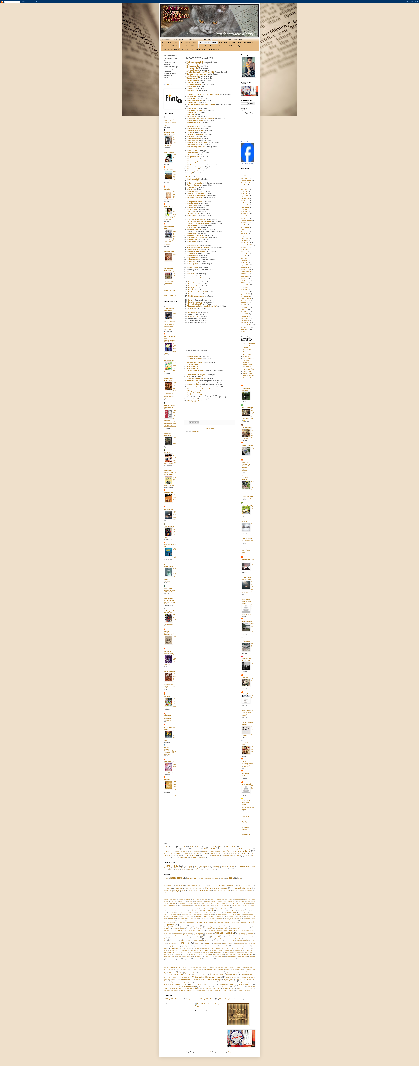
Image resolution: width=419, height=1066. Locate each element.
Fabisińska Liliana (180, 909)
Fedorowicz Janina (202, 909)
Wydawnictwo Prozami (246, 983)
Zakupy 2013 (222, 853)
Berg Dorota (190, 901)
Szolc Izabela (194, 950)
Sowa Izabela (236, 946)
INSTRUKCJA (168, 720)
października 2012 (246, 271)
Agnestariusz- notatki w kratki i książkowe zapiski (169, 600)
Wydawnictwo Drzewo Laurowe (180, 975)
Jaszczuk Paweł (181, 920)
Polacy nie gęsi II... (172, 998)
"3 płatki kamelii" (192, 181)
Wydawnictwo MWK (240, 979)
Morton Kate (216, 935)
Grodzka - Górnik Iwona (170, 916)
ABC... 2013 (217, 39)
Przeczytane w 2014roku (246, 42)
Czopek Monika (191, 907)
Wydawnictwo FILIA (231, 975)
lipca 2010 (244, 332)
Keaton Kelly (190, 922)
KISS (238, 885)
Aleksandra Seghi (169, 119)
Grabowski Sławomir (174, 914)
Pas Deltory (168, 888)
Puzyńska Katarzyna (242, 940)
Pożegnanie (174, 638)
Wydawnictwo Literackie (213, 979)
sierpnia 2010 (245, 329)
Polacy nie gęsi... (207, 998)
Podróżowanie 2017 (243, 866)
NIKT (236, 935)
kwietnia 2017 (245, 189)
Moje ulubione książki (252, 749)
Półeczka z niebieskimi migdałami (167, 716)
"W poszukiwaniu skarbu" (195, 130)
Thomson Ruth (228, 950)
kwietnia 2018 (245, 178)
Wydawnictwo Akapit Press (182, 969)
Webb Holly (185, 954)
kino (175, 855)
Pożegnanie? (252, 449)
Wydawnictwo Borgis (183, 971)
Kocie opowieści (247, 784)
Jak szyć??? (252, 564)
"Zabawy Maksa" (192, 399)
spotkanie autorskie (228, 856)
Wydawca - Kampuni (235, 967)
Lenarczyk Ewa (234, 928)
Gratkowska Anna (197, 914)
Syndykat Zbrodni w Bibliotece (217, 851)
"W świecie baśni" (193, 381)
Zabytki (190, 869)
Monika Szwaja (247, 373)
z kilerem (234, 890)
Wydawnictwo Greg (183, 977)
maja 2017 (244, 187)
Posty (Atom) (195, 431)
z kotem (241, 890)
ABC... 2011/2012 (204, 39)
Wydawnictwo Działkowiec (200, 974)
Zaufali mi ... (192, 39)
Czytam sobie (212, 885)
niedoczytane (206, 855)
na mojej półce (190, 855)
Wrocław (184, 869)
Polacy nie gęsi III (191, 999)
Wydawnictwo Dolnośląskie (234, 973)
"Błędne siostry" (192, 98)
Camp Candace (235, 903)
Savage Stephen (224, 945)
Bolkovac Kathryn (250, 901)
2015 (204, 847)
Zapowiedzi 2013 (232, 853)
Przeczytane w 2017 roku (208, 46)
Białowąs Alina (231, 901)
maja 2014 (244, 229)
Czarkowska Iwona (168, 907)
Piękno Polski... (168, 851)
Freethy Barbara (169, 910)
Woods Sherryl (208, 956)
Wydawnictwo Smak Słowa (205, 986)
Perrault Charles (209, 939)
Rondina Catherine (250, 943)
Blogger (230, 1052)
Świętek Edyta (181, 959)
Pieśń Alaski (178, 888)
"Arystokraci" (191, 88)
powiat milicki (206, 869)
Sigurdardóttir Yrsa (194, 946)
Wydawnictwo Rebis (210, 984)
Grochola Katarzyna (248, 914)
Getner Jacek (171, 912)
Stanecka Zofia (188, 948)
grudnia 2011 (245, 294)
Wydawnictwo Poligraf (215, 982)
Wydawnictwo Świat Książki (223, 990)
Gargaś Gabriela (207, 911)
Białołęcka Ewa (241, 901)
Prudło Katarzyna (218, 940)
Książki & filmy (168, 509)
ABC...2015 (238, 39)
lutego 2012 (244, 289)
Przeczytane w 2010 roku (170, 42)
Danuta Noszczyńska (249, 352)
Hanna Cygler (247, 356)
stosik (239, 856)
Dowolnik (167, 452)
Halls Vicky (240, 916)
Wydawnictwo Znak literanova (171, 990)
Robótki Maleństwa (247, 496)
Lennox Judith (244, 928)
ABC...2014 (227, 39)
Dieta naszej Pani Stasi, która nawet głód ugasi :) (248, 807)
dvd (252, 853)
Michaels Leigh (209, 933)
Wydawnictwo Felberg (248, 967)
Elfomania (221, 885)
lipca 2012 (244, 278)
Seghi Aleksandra (174, 946)
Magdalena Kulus (248, 367)
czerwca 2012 (245, 280)
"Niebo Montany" (192, 108)
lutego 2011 (244, 316)
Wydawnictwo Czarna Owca (216, 971)
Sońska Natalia (245, 946)
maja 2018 (244, 176)
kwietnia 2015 (245, 207)
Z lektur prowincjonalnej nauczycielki (169, 632)
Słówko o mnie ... (179, 39)
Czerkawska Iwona (180, 907)
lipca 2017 (244, 185)
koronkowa (227, 890)
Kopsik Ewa (244, 922)
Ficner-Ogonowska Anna (227, 909)
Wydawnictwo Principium (230, 982)
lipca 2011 (244, 305)
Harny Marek (248, 916)
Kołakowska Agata (175, 927)
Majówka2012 (223, 849)
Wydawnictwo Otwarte (186, 982)
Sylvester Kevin (174, 950)
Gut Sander (190, 916)
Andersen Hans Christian (170, 899)
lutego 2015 (244, 211)
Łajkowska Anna (251, 958)
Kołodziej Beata (186, 927)
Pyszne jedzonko (247, 549)
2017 (214, 847)
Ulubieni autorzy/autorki (172, 853)
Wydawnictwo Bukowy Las (199, 971)
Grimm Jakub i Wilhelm (234, 914)
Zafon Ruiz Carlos (243, 956)
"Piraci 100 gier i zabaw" (194, 362)
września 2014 (245, 222)
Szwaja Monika (204, 950)
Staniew (178, 869)
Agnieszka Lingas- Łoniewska (248, 346)
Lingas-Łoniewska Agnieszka (194, 930)
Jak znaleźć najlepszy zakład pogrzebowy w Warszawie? (170, 752)
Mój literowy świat (169, 671)
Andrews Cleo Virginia (184, 899)
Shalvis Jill (184, 946)
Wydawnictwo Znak (229, 988)
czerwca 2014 (245, 227)
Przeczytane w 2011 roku (189, 42)
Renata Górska (247, 378)
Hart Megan (172, 918)
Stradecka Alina (246, 948)
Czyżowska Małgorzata (213, 907)
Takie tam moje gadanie (238, 851)
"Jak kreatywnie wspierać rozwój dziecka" (201, 104)
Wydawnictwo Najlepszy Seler (189, 981)
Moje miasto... (233, 849)
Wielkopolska (215, 866)
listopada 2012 (245, 269)
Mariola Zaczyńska (248, 369)
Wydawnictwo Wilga (192, 988)
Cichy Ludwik (196, 905)
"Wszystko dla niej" (193, 157)
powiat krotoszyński (228, 866)
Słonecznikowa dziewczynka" (196, 375)
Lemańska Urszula (210, 928)
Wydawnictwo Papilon (200, 982)
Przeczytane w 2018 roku (227, 46)
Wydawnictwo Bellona (249, 969)
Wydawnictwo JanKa (231, 977)
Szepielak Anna (184, 950)
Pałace (165, 869)
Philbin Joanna (229, 939)
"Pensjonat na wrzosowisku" (196, 195)
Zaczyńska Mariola (231, 956)
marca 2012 (244, 287)
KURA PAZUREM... (247, 538)
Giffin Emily (192, 912)
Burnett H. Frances (214, 903)
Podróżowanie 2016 (178, 868)
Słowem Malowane (170, 526)
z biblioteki (183, 858)
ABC (226, 847)
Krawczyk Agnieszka (210, 927)
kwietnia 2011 (245, 311)
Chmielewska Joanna (185, 905)
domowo (243, 853)
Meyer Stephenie (198, 933)
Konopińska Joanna (223, 922)
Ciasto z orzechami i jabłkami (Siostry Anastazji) (247, 714)
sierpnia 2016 (245, 202)
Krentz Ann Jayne (223, 927)
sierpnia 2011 (245, 302)
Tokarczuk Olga (238, 950)
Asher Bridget (204, 899)
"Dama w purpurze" (193, 264)
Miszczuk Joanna (198, 935)
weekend (213, 869)
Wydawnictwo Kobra (169, 979)
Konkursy (175, 849)
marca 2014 (244, 234)
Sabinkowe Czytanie (246, 142)
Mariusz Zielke (247, 371)
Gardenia (166, 878)
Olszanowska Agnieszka (233, 937)
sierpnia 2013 (245, 249)
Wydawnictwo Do (203, 973)
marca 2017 (244, 191)
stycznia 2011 (245, 318)
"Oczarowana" (191, 187)
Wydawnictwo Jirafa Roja (246, 977)
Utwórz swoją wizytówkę (247, 163)
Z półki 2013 (239, 999)
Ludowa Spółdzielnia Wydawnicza (200, 967)
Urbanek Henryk (180, 952)
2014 (198, 847)
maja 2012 (244, 283)
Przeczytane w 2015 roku (170, 46)
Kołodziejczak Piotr (197, 927)
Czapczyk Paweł (249, 905)
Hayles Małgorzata (182, 918)
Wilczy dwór (191, 890)
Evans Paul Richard (169, 909)
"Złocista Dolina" (192, 144)
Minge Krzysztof (168, 935)
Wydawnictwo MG (228, 979)
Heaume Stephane (194, 918)
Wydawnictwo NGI (175, 981)
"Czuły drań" (191, 211)
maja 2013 (244, 256)
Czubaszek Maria (201, 907)
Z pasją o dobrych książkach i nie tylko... (169, 407)
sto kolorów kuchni (247, 711)
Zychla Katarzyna (220, 958)
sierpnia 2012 (245, 276)
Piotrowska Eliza (186, 940)
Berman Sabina (199, 901)
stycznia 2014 (245, 238)
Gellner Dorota (232, 910)
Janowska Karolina (170, 920)
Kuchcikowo (184, 849)
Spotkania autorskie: (244, 46)
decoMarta (245, 677)
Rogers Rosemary (228, 943)
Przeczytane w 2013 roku (227, 42)
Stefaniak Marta (226, 948)
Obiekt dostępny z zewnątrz (241, 868)
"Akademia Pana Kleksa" (195, 379)
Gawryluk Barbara (221, 910)
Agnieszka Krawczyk (249, 343)
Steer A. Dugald (215, 948)
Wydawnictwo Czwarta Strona (234, 971)
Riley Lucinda (171, 943)
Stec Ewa (196, 948)
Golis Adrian (219, 912)
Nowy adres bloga (246, 498)
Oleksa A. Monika (217, 937)
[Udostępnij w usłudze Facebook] (196, 422)
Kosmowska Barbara (194, 925)
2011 (173, 847)
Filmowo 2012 (250, 847)
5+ (192, 368)
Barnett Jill (247, 899)
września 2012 (245, 274)
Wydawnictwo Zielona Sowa (211, 988)
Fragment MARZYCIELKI (174, 195)
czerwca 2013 (245, 254)
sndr (210, 1052)
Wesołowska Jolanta (196, 954)
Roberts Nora (183, 943)
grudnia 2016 (245, 198)
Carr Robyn (246, 903)
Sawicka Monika (235, 945)
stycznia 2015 (245, 214)
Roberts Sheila (198, 943)
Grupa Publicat (175, 967)
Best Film (242, 847)
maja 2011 (244, 309)
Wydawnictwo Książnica (183, 979)
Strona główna (166, 39)
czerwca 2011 (245, 307)
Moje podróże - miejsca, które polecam (194, 49)
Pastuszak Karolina (176, 939)
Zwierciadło (239, 990)
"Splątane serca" (192, 102)
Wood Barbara (198, 956)
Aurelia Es (212, 899)
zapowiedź (202, 858)
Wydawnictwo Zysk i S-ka (187, 990)
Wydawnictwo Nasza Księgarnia (208, 981)
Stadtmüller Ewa (176, 948)
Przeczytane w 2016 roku (189, 46)
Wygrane (187, 853)
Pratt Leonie (208, 940)
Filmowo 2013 (167, 849)
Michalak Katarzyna (224, 933)
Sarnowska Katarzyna (212, 945)
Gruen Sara (182, 916)
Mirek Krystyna (187, 935)
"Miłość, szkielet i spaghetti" (197, 292)
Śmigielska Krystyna (171, 959)
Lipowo (244, 885)
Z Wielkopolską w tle (203, 890)
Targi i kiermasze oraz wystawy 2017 (209, 878)
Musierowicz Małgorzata (227, 935)
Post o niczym (168, 591)
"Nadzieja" (189, 177)
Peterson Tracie (219, 939)
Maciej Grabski (247, 364)
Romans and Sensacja (216, 888)
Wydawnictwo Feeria (247, 975)
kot (179, 856)
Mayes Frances (188, 933)
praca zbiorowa (232, 958)
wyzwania (175, 857)
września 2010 (245, 327)
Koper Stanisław (235, 922)
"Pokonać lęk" (191, 207)
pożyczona (215, 856)
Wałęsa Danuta (167, 954)
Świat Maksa (175, 892)
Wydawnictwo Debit (190, 973)
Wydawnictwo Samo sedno (171, 986)
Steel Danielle (205, 948)
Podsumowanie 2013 (194, 851)
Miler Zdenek (242, 933)
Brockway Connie (192, 903)
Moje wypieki (246, 834)
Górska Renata (221, 916)
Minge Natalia (177, 935)
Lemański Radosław (222, 928)
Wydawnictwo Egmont (216, 975)
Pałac (252, 868)
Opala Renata (244, 937)
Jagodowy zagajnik (247, 505)
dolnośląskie (216, 868)
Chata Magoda (246, 522)
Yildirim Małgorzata (219, 956)
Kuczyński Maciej (234, 927)
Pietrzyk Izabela (247, 939)
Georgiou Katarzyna (243, 910)
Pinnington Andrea (174, 940)
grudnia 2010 (245, 320)
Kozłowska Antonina (242, 925)
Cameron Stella (225, 903)
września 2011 (245, 300)
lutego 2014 (244, 236)
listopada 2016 (245, 200)
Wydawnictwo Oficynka (247, 981)
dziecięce (167, 856)
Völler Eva (189, 952)
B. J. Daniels (229, 899)
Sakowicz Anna (200, 945)
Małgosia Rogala (169, 251)
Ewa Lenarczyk (247, 354)
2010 (165, 847)
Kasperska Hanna (173, 922)
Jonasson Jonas (201, 920)
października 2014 (246, 220)
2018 (220, 847)
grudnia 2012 (245, 267)
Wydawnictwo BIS (237, 969)
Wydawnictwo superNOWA (205, 990)
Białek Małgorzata (221, 901)
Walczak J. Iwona (208, 952)
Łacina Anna (241, 958)
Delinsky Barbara (225, 907)
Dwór (202, 868)
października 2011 (246, 298)
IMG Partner (186, 967)
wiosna (230, 878)
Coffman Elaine (206, 905)
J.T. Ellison (220, 918)
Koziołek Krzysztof (230, 925)
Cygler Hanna (236, 905)
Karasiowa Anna (244, 920)
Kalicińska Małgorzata (232, 920)
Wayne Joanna (250, 952)
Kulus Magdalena (245, 927)
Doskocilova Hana (236, 907)
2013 (191, 847)
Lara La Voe (189, 928)
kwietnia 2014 (245, 231)
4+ (192, 366)
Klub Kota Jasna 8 (247, 407)
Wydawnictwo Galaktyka (170, 977)
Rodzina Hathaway (198, 888)
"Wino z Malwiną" (193, 249)
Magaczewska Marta (247, 930)
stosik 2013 (247, 855)
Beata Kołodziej (247, 349)
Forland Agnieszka (250, 909)
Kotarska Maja (206, 925)
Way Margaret (240, 952)
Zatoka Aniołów (218, 890)
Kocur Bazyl (245, 816)
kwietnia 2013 (245, 258)
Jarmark (208, 868)
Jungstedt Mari (220, 920)
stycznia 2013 (245, 265)
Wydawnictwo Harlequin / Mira (206, 977)
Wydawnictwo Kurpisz (198, 979)
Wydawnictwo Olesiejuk (170, 982)
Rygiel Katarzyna (188, 945)
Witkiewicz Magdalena (244, 954)
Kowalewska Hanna (217, 925)
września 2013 (245, 247)
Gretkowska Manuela (220, 914)
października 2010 (246, 325)
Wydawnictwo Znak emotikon (245, 988)
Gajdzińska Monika (194, 910)
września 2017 (245, 182)
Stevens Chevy (236, 948)
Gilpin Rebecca (210, 912)
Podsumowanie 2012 (181, 851)
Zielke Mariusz (187, 958)
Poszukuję (205, 851)
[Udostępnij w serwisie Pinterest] (198, 422)
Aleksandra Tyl (168, 206)
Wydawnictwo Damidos (175, 973)
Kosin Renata (183, 925)
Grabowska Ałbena (243, 912)
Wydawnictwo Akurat (196, 969)
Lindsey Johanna (176, 930)
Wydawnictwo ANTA (168, 969)
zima (239, 878)
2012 (183, 847)
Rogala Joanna (217, 943)
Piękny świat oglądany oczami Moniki (247, 601)
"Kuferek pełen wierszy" (194, 358)
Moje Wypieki (246, 822)
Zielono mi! (252, 680)
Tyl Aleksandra (249, 950)
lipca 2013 (244, 251)
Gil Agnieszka (200, 912)
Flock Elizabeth (240, 909)
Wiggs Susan (207, 954)
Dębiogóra (224, 868)
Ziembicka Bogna (197, 958)
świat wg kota (246, 694)
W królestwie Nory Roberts (170, 49)
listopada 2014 (245, 218)
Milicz (230, 868)
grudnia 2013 (245, 240)
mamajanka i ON (247, 427)
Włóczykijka (196, 853)
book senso (247, 990)
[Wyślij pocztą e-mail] (190, 422)
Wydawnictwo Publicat (196, 984)
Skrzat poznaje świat (179, 890)
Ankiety (234, 847)
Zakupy (213, 853)
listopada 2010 (245, 323)
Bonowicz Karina (181, 903)
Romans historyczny (241, 888)
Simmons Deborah (205, 946)
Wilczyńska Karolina (218, 954)
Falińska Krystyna (191, 909)
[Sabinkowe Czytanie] (247, 161)
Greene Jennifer (208, 914)
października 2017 (246, 180)
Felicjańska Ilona (214, 909)
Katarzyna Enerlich (248, 358)
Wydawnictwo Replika (226, 985)
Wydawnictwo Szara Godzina (222, 986)
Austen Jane (220, 899)
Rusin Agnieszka (178, 945)
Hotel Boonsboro (230, 885)
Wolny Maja (190, 956)
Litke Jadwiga (211, 930)
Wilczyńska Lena (230, 954)
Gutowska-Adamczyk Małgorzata (204, 916)
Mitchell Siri (208, 935)
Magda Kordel (168, 169)
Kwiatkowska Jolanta (178, 928)
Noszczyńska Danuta (183, 937)
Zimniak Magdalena (209, 958)
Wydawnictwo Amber (224, 969)
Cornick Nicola (225, 905)
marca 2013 (244, 260)
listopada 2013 (245, 242)
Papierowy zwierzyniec (246, 849)
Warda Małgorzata (229, 952)
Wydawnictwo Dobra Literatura (217, 973)
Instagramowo (174, 156)
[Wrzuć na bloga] (192, 422)
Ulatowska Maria (169, 952)
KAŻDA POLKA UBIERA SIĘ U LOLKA (246, 802)
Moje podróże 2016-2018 (217, 49)
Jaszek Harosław (191, 920)
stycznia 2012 (245, 291)
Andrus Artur (195, 899)
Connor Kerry (215, 905)
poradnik (223, 878)
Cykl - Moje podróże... (202, 866)
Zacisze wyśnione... (248, 445)
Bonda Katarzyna (170, 903)
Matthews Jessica (177, 933)
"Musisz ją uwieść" (193, 80)
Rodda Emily (207, 943)
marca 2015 (244, 209)
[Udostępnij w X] (194, 422)
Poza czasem (188, 888)
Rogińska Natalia (239, 943)
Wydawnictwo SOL (245, 985)
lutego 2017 (244, 193)
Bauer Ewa (182, 901)
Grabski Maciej (186, 914)
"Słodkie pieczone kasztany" (196, 165)
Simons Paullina (216, 946)
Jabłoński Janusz (229, 918)
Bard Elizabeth (238, 899)
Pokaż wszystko (174, 795)
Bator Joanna (174, 901)
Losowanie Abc (196, 849)
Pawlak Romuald (187, 939)
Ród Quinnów (167, 890)
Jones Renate (211, 920)
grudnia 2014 (245, 216)
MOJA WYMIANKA (209, 849)
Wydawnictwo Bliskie (170, 971)
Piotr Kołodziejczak (248, 376)
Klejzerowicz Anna (201, 922)
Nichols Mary (173, 937)
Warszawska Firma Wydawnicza (219, 967)
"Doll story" (167, 604)
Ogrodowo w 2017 (192, 878)
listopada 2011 (245, 296)
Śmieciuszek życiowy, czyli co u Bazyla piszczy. (170, 472)
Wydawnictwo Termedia (238, 986)
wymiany (168, 857)
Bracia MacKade (179, 885)
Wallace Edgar (218, 952)
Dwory (196, 868)
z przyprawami (248, 890)
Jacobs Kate (238, 918)
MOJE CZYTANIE (169, 761)
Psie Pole (171, 869)
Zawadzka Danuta (176, 958)
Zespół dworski (197, 869)
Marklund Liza (167, 933)
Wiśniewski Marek (180, 956)
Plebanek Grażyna (198, 940)
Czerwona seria (203, 885)
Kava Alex (182, 922)
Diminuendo (252, 663)
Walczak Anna (197, 952)
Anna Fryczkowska (170, 296)
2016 (209, 847)
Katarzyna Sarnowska (246, 361)
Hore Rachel (212, 918)
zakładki (193, 858)
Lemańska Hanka (198, 928)
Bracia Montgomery (191, 885)
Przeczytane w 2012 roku (208, 42)
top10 (253, 855)
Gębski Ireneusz (231, 916)
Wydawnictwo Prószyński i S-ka (175, 985)
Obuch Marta (205, 937)
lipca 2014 (244, 225)
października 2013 (246, 245)
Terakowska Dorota (217, 950)
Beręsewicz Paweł (210, 901)
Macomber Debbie (234, 930)
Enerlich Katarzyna (248, 907)
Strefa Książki (168, 492)
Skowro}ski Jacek (226, 946)
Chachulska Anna (173, 905)
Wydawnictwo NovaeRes (228, 981)
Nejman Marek (243, 935)
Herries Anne (204, 918)
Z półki (205, 853)
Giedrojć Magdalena (182, 912)
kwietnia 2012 (245, 285)
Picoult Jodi (238, 939)
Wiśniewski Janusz (169, 956)
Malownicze (251, 885)
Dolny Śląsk (189, 868)
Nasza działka (177, 878)
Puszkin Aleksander (230, 940)
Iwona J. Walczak (169, 290)
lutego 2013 (244, 262)
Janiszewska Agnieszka (249, 918)
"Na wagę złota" (192, 96)
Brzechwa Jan (202, 903)
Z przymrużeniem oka (247, 777)
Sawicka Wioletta (245, 945)
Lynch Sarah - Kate (222, 930)
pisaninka (167, 779)
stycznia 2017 (245, 196)
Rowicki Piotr (168, 945)
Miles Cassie (250, 933)
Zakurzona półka (169, 360)
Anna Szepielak (169, 153)
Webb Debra (176, 954)
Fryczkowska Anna (182, 910)
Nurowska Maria (195, 937)
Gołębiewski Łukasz (230, 912)
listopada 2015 (245, 205)
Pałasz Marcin (197, 939)
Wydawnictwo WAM (176, 988)
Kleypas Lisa (212, 922)
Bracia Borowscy (168, 885)
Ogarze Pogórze (247, 621)
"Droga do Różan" (193, 191)
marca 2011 (244, 314)
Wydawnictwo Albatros (210, 969)
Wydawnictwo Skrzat (187, 987)
